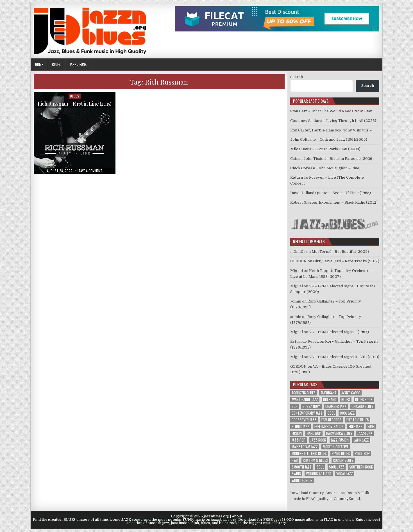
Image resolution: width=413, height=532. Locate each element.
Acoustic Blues (304, 392)
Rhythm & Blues (315, 460)
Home (39, 64)
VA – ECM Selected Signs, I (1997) (339, 332)
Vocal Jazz (344, 473)
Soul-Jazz (336, 467)
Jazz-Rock (318, 440)
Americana (328, 392)
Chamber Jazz (335, 406)
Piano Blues (341, 453)
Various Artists (318, 473)
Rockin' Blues (343, 460)
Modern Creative (335, 446)
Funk (371, 426)
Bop (295, 406)
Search (296, 77)
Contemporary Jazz (307, 413)
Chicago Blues (362, 406)
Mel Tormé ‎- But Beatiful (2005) (340, 251)
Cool (331, 413)
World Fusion (302, 480)
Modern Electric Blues (309, 453)
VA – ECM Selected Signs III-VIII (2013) (344, 357)
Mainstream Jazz (305, 446)
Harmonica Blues (339, 433)
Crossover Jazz (304, 419)
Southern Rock (361, 467)
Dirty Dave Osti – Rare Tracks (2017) (346, 261)
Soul (320, 467)
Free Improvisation (329, 426)
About (237, 516)
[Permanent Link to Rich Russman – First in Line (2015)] (74, 133)
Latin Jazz (361, 440)
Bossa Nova (311, 406)
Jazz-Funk (364, 433)
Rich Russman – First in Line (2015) (75, 103)
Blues (56, 64)
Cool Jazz (347, 413)
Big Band (329, 399)
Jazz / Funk (78, 64)
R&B (295, 460)
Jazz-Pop (298, 440)
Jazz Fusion (340, 440)
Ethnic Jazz (300, 426)
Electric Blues (357, 419)
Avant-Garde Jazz (305, 399)
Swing (296, 473)
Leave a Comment (90, 170)
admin (295, 301)
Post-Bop (362, 453)
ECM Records (331, 419)
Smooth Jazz (302, 467)
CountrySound (347, 499)
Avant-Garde (350, 392)
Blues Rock (363, 399)
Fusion (297, 433)
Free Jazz (355, 426)
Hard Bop (314, 433)
